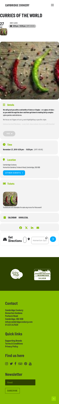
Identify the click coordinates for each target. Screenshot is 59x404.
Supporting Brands (13, 340)
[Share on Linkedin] (32, 227)
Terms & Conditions (14, 343)
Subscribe (12, 390)
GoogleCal (23, 217)
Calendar (12, 217)
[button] (52, 5)
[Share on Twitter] (26, 227)
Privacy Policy (11, 346)
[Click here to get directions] (53, 239)
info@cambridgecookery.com (19, 322)
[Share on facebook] (20, 227)
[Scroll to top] (54, 398)
